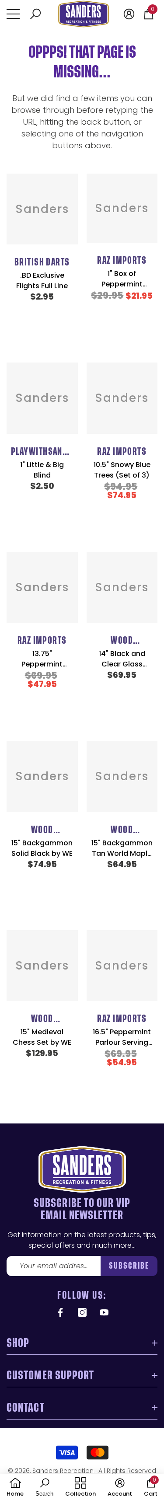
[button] (35, 14)
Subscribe (129, 1266)
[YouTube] (104, 1312)
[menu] (13, 14)
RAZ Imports (122, 260)
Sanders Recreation (63, 1470)
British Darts (42, 262)
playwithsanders (46, 451)
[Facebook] (60, 1312)
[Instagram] (82, 1312)
